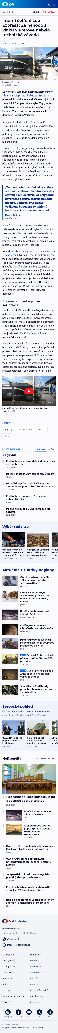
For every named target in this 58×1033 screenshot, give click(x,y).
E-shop (6, 990)
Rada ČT (34, 978)
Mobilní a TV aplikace (13, 996)
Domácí (42, 429)
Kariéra (34, 984)
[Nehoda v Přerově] (29, 63)
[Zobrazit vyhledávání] (48, 4)
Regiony (8, 429)
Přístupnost (37, 1027)
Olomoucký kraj (25, 429)
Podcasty (7, 978)
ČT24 (7, 436)
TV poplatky (8, 966)
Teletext (6, 972)
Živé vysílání (8, 960)
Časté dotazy (36, 996)
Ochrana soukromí (20, 1027)
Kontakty (35, 1002)
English (5, 1027)
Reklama (34, 960)
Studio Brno (36, 966)
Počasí (5, 984)
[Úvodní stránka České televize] (14, 921)
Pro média (35, 954)
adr (3, 41)
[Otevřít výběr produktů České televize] (54, 4)
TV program (8, 954)
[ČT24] (8, 4)
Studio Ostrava (37, 972)
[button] (29, 391)
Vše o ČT (6, 1002)
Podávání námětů (39, 990)
